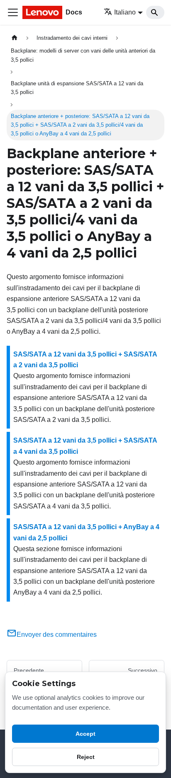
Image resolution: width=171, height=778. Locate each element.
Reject (86, 757)
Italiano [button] (125, 12)
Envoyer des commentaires (57, 634)
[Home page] (14, 37)
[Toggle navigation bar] (13, 12)
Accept (85, 733)
